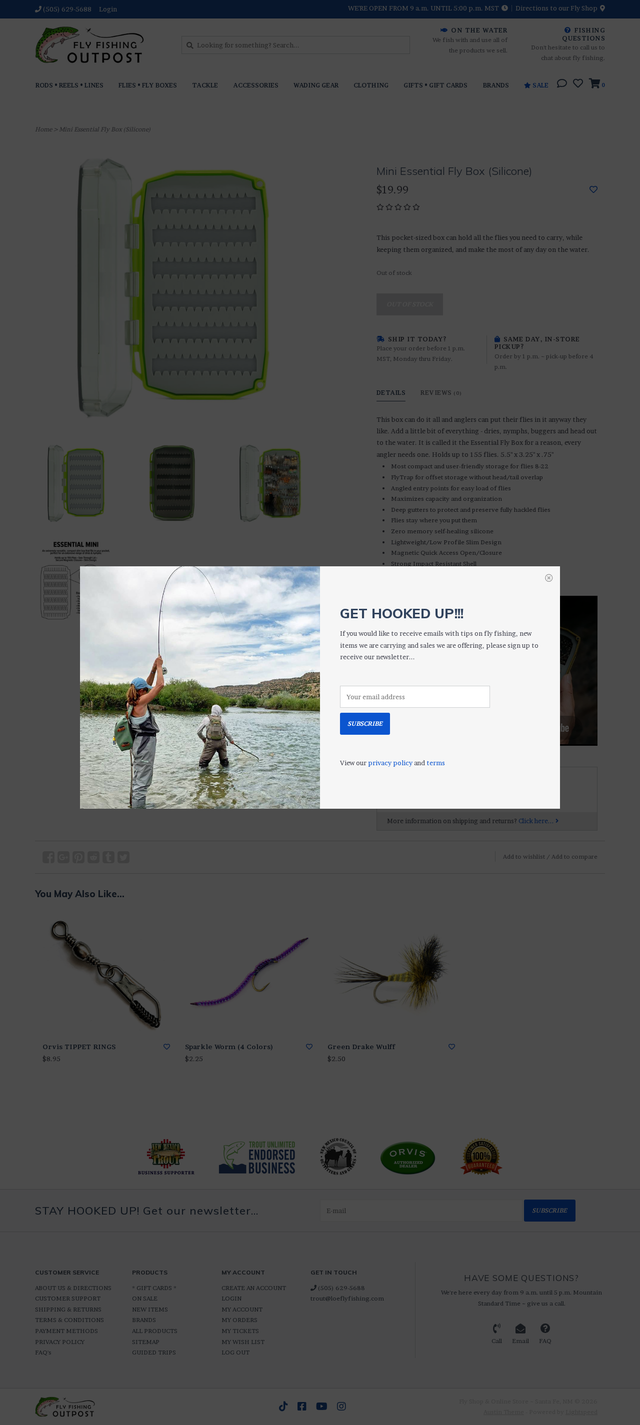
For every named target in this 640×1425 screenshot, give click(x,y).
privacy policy (390, 763)
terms (435, 763)
